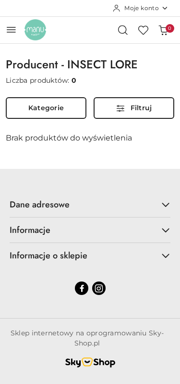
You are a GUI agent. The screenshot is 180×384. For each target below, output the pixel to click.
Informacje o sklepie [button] (48, 255)
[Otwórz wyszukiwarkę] (123, 30)
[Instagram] (99, 288)
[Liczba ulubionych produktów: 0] (143, 30)
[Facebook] (81, 288)
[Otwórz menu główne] (11, 29)
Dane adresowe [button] (40, 204)
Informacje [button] (30, 230)
